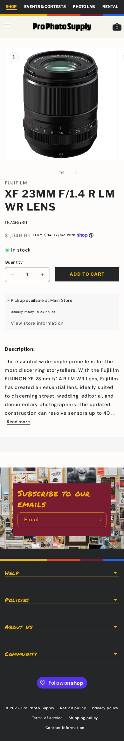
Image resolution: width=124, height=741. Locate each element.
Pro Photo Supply (37, 708)
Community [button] (21, 654)
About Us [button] (18, 627)
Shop (11, 6)
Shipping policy (83, 718)
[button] (7, 27)
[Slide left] (48, 172)
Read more (18, 422)
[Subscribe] (99, 519)
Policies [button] (17, 600)
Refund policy (73, 708)
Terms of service (47, 718)
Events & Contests (45, 6)
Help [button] (11, 573)
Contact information (65, 727)
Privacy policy (105, 708)
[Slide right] (76, 172)
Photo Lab (84, 6)
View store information (37, 323)
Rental (110, 6)
